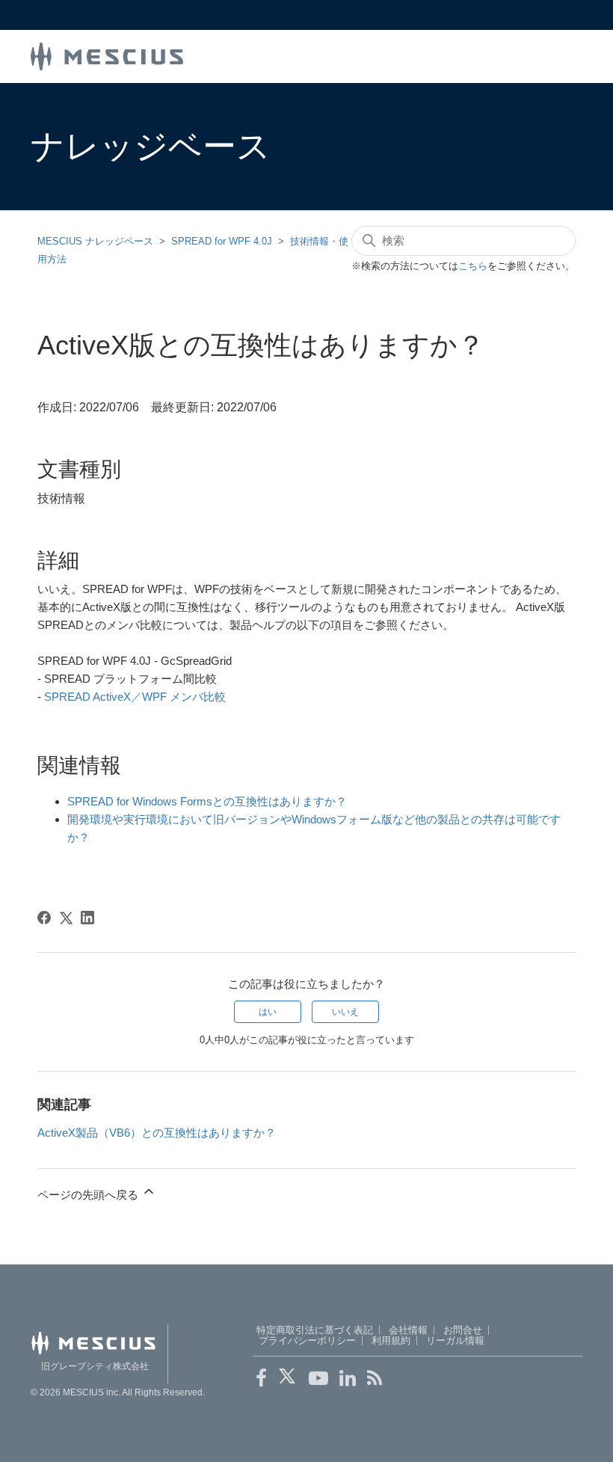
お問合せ (462, 1330)
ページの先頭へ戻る (89, 1194)
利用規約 (391, 1340)
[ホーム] (107, 55)
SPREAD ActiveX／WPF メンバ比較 (135, 696)
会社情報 (408, 1330)
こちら (472, 265)
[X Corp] (66, 917)
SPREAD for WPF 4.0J (221, 241)
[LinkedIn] (87, 917)
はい (268, 1012)
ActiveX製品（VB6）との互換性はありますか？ (156, 1132)
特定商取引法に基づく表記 (314, 1330)
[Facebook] (44, 917)
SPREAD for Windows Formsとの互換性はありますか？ (207, 801)
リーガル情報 (455, 1340)
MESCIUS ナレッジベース (95, 241)
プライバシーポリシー (307, 1340)
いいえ (345, 1012)
